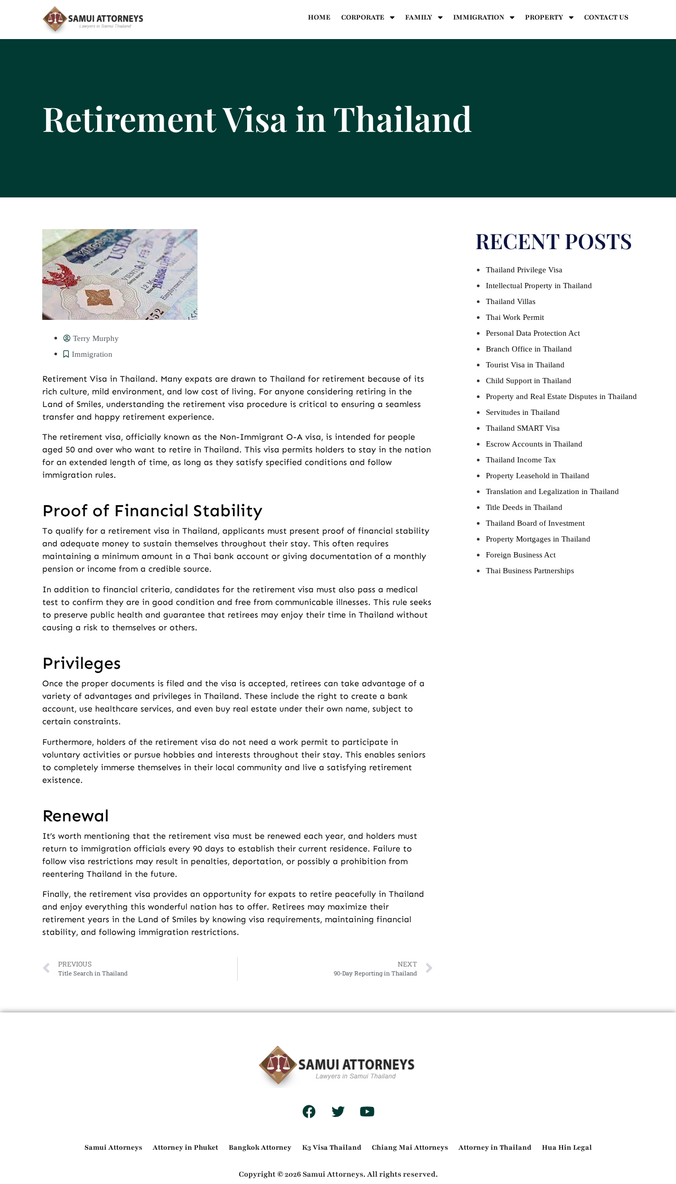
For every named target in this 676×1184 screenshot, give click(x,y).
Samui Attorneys (113, 1147)
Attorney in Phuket (185, 1147)
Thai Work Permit (515, 317)
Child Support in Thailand (528, 380)
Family (419, 17)
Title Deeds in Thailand (524, 507)
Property (544, 17)
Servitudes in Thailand (523, 412)
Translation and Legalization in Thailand (552, 491)
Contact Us (606, 17)
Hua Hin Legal (567, 1147)
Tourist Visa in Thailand (525, 365)
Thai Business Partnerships (530, 570)
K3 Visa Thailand (331, 1147)
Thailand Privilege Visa (524, 270)
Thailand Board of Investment (535, 523)
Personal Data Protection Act (533, 333)
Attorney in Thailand (494, 1147)
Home (319, 17)
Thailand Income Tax (521, 460)
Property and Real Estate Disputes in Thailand (561, 396)
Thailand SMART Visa (523, 428)
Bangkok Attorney (260, 1147)
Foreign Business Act (521, 555)
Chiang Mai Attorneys (410, 1147)
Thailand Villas (511, 301)
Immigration (478, 17)
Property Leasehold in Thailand (537, 475)
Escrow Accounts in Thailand (534, 444)
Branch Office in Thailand (529, 349)
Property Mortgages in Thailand (538, 539)
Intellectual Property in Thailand (539, 285)
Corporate (362, 17)
